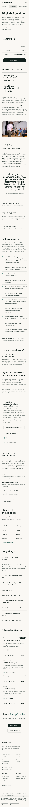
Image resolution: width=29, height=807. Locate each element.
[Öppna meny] (26, 2)
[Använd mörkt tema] (26, 796)
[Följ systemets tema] (21, 796)
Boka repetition (8, 501)
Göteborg (18, 526)
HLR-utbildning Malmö (7, 769)
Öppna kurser (5, 759)
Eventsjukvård (19, 756)
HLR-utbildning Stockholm (5, 764)
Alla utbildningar (5, 756)
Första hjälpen (13, 6)
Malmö (4, 530)
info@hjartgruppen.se (21, 776)
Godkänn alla (5, 804)
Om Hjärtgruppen (6, 776)
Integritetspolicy (5, 780)
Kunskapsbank (5, 778)
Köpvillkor (4, 783)
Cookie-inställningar (6, 785)
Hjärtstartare (19, 759)
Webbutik (18, 761)
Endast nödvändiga (14, 804)
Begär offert (13, 60)
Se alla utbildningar (15, 730)
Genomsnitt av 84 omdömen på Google (11, 148)
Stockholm (5, 526)
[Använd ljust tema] (23, 796)
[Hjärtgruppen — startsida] (7, 2)
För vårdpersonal (23, 6)
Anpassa (22, 804)
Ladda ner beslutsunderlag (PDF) (13, 427)
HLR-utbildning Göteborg (7, 767)
